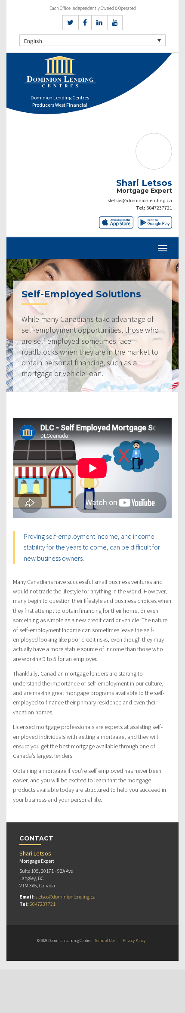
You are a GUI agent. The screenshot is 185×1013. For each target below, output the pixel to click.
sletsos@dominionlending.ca (140, 200)
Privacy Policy (134, 940)
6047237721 (159, 207)
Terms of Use (105, 940)
